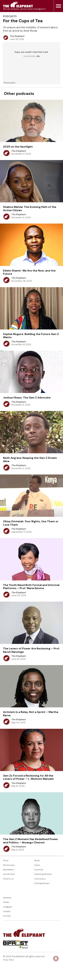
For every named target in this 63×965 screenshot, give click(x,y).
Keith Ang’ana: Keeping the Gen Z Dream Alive (30, 459)
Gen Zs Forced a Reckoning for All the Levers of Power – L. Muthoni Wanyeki (28, 777)
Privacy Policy (8, 960)
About (5, 860)
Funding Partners (42, 883)
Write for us (8, 879)
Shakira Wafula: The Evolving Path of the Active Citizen (29, 208)
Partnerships (9, 865)
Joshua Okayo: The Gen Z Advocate (27, 397)
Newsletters (8, 869)
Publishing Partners (43, 874)
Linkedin (7, 911)
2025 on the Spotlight (18, 146)
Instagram (7, 907)
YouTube (7, 916)
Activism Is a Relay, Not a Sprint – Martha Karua (30, 713)
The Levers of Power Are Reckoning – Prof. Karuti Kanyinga (31, 650)
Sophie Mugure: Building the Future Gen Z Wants (31, 335)
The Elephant (17, 36)
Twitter (6, 902)
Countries (38, 869)
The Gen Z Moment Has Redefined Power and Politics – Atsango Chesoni (30, 840)
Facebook (7, 898)
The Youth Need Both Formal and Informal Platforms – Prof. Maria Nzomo (31, 586)
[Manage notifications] (56, 958)
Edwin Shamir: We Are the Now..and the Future (29, 272)
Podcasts (10, 16)
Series (37, 860)
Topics (37, 865)
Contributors (40, 879)
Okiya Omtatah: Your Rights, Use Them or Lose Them (30, 523)
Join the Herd (9, 874)
